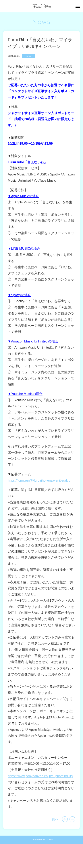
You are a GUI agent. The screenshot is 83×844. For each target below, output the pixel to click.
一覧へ (53, 819)
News (28, 56)
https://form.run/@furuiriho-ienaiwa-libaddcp (39, 480)
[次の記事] (65, 819)
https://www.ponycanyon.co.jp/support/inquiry (40, 776)
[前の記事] (72, 819)
